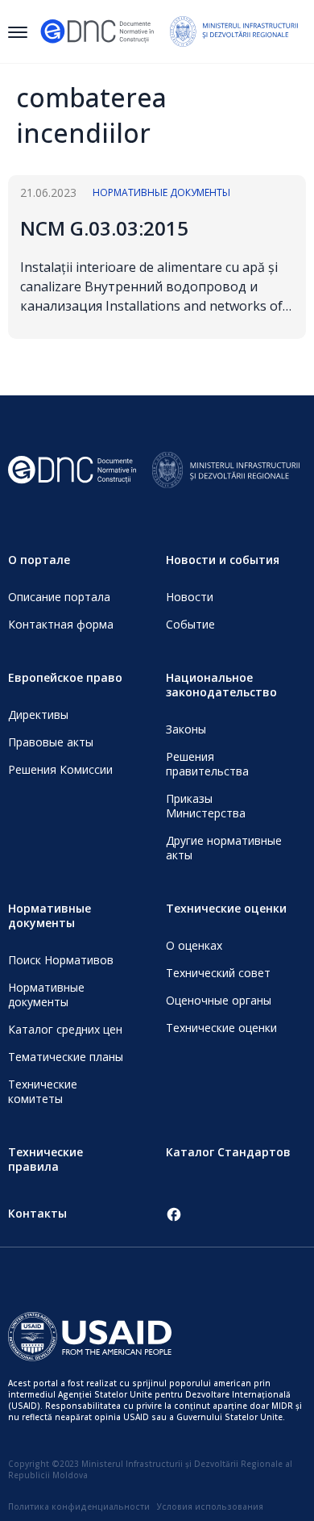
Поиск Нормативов (61, 959)
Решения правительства (207, 764)
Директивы (38, 714)
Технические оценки (221, 1027)
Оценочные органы (218, 1000)
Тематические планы (65, 1056)
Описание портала (59, 596)
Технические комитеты (42, 1091)
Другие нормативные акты (224, 848)
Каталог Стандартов (228, 1152)
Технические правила (45, 1159)
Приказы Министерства (206, 806)
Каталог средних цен (65, 1029)
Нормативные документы (161, 192)
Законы (186, 729)
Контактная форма (61, 624)
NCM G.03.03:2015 (104, 228)
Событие (190, 624)
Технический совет (218, 972)
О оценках (194, 945)
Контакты (37, 1213)
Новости (189, 596)
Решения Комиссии (60, 769)
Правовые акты (50, 742)
